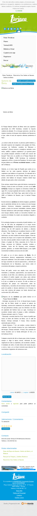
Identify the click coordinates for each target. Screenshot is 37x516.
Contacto (19, 495)
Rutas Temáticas (9, 37)
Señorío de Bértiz (8, 77)
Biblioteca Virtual (9, 49)
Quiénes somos (19, 497)
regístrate (16, 403)
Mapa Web (19, 491)
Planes (6, 41)
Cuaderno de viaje (9, 53)
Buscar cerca (7, 396)
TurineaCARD (8, 45)
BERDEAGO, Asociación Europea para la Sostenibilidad (23, 482)
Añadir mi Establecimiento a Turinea (23, 84)
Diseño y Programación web (12, 503)
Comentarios (5, 428)
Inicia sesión (5, 403)
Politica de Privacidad (19, 493)
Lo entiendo (19, 11)
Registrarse (7, 56)
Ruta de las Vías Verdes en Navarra (23, 75)
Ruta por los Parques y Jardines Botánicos (15, 456)
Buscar (6, 60)
